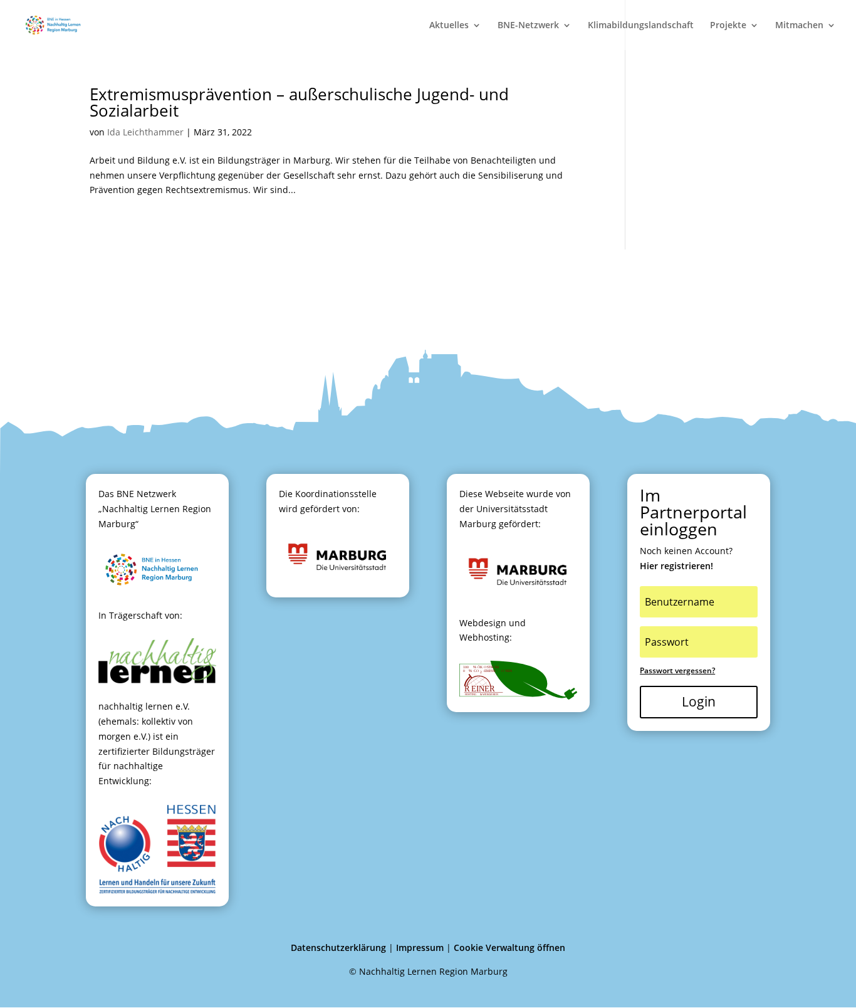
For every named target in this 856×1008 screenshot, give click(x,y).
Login (699, 701)
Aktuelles (449, 26)
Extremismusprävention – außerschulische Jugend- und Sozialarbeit (299, 102)
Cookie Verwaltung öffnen (509, 947)
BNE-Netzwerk (528, 26)
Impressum (420, 947)
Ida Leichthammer (145, 132)
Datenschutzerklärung (338, 947)
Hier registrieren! (676, 566)
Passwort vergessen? (677, 670)
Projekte (728, 26)
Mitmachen (799, 26)
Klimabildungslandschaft (641, 26)
